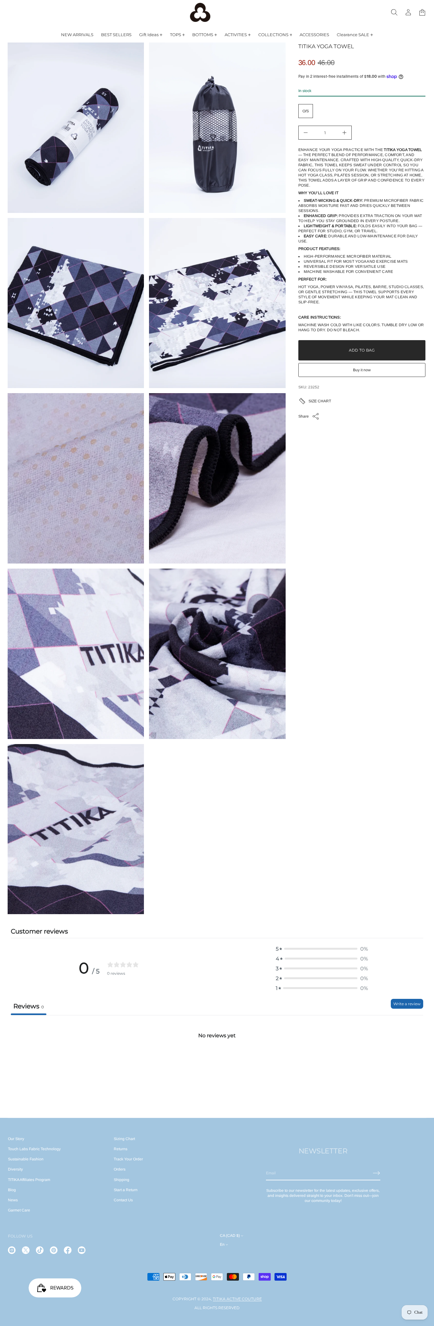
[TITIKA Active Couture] (200, 12)
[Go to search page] (394, 12)
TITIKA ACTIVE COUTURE (237, 1298)
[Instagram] (12, 1250)
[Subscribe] (376, 1173)
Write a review (407, 1003)
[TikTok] (40, 1250)
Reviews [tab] (28, 1006)
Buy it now (362, 370)
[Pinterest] (54, 1250)
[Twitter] (26, 1250)
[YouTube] (82, 1250)
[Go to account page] (408, 12)
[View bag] (422, 12)
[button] (394, 12)
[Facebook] (68, 1250)
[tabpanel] (217, 1062)
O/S (305, 111)
